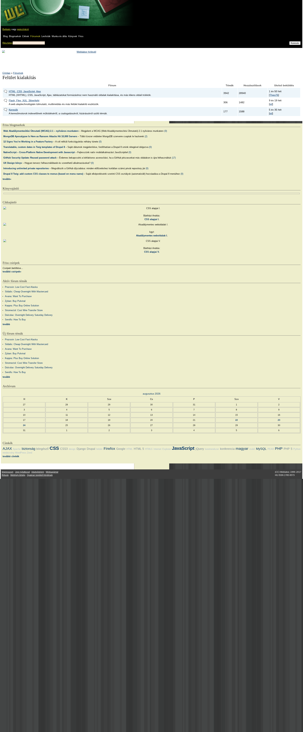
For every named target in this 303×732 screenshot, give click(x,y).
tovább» (7, 179)
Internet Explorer (162, 449)
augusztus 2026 (151, 393)
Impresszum (7, 472)
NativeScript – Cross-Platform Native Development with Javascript (39, 152)
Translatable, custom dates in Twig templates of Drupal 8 (34, 147)
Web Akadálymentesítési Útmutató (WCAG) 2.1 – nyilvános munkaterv (41, 131)
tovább (6, 324)
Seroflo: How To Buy (15, 319)
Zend (29, 452)
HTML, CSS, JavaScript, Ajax (25, 91)
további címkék (11, 456)
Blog (5, 36)
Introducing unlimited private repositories (26, 168)
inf (271, 104)
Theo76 (274, 95)
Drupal (91, 448)
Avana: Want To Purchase (18, 296)
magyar (242, 448)
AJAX (7, 448)
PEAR (271, 449)
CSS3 (64, 448)
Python (297, 449)
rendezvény (8, 452)
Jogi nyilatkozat (22, 472)
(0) (165, 131)
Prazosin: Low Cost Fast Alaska (21, 287)
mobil (252, 449)
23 (279, 420)
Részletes (7, 43)
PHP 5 (288, 448)
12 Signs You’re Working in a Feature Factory (28, 141)
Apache (17, 449)
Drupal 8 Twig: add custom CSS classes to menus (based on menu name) (43, 174)
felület (99, 449)
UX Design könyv (12, 163)
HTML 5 (139, 448)
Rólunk (5, 475)
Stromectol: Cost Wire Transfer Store (24, 310)
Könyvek (72, 36)
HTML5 (148, 449)
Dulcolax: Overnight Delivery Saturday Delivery (29, 315)
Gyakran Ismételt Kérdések (40, 475)
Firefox (109, 448)
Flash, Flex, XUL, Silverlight (24, 100)
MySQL (261, 449)
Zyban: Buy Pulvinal (15, 301)
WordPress (20, 452)
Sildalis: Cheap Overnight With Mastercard (26, 291)
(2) (146, 136)
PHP (278, 448)
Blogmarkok (15, 36)
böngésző (42, 448)
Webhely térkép (17, 475)
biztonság (28, 449)
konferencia (227, 448)
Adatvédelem (37, 472)
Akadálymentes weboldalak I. (152, 235)
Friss (80, 36)
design (72, 449)
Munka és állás (59, 36)
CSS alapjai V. (152, 252)
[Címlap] (14, 9)
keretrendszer (212, 449)
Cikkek (25, 36)
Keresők (13, 109)
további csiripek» (12, 271)
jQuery (200, 448)
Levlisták (45, 36)
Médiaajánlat (52, 472)
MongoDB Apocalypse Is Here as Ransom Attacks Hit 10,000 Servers (40, 136)
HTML (129, 449)
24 (24, 425)
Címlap (6, 73)
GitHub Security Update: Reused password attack (29, 157)
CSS (54, 448)
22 (236, 420)
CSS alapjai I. (151, 219)
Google (120, 448)
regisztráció (23, 29)
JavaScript (183, 448)
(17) (174, 157)
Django (81, 448)
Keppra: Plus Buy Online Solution (22, 305)
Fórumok (35, 36)
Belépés (6, 29)
